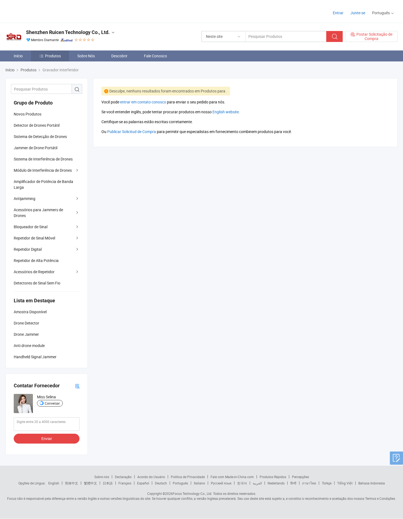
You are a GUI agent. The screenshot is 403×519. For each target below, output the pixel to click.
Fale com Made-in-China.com (232, 477)
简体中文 (71, 483)
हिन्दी (293, 483)
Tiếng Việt (345, 483)
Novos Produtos (27, 114)
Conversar (52, 403)
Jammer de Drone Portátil (35, 147)
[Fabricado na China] (40, 10)
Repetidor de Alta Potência (36, 260)
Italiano (199, 483)
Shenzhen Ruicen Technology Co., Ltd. (68, 32)
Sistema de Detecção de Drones (40, 136)
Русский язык (221, 483)
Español (143, 483)
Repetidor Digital (28, 249)
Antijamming (24, 198)
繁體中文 (90, 483)
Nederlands (276, 483)
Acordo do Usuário (151, 477)
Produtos (53, 55)
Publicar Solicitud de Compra (131, 131)
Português (180, 483)
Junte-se (357, 12)
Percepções (300, 477)
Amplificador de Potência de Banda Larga (43, 184)
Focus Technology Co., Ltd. (192, 493)
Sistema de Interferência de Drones (43, 159)
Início (18, 55)
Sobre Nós (86, 55)
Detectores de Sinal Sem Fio (37, 283)
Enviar (46, 438)
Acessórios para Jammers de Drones (38, 212)
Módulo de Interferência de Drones (43, 170)
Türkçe (326, 483)
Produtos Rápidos (273, 477)
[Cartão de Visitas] (77, 386)
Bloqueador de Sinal (30, 226)
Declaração (123, 477)
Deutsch (161, 483)
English (53, 483)
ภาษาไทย (309, 483)
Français (124, 483)
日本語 (108, 483)
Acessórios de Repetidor (34, 271)
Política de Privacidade (188, 477)
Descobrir (119, 55)
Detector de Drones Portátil (36, 125)
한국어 (242, 483)
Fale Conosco (155, 55)
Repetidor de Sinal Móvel (34, 238)
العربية (257, 483)
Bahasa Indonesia (371, 483)
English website (225, 111)
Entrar (338, 12)
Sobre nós (101, 477)
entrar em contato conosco (143, 102)
